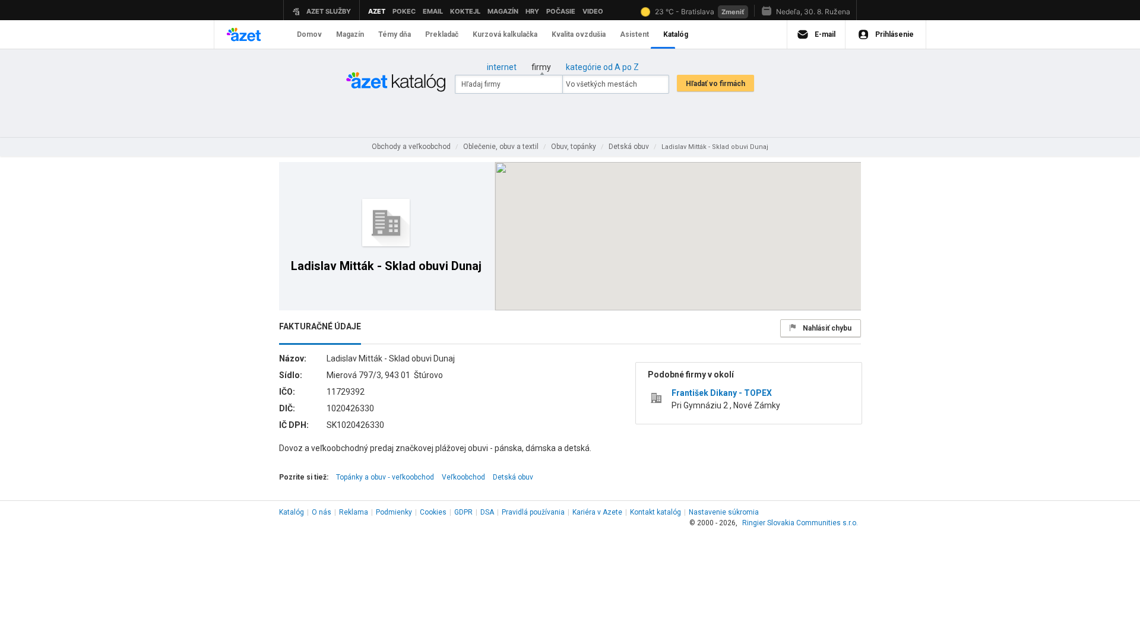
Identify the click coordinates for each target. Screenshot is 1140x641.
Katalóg (291, 512)
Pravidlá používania (533, 512)
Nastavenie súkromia (724, 512)
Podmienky (394, 512)
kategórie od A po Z (602, 67)
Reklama (353, 512)
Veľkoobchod (463, 477)
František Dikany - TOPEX (722, 393)
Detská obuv (513, 477)
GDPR (463, 512)
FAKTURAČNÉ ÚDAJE (320, 326)
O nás (321, 512)
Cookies (433, 512)
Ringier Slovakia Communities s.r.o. (800, 523)
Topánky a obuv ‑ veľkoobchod (385, 477)
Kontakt (655, 512)
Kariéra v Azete (597, 512)
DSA (487, 512)
